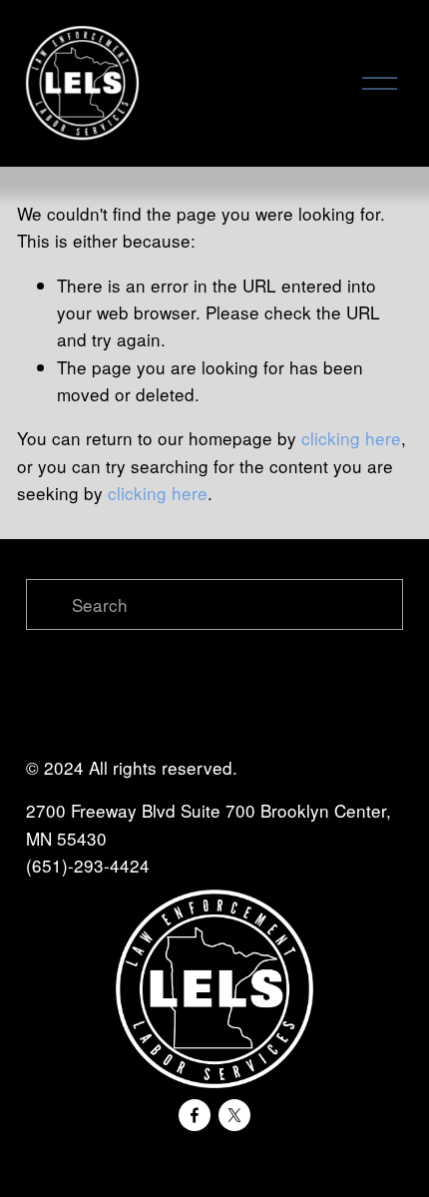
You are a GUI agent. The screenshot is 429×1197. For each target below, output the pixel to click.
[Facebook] (195, 1115)
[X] (234, 1115)
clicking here (351, 437)
